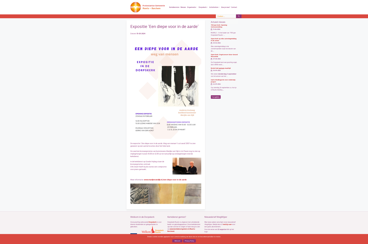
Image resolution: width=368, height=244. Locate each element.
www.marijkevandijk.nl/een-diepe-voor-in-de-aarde (165, 180)
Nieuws (183, 7)
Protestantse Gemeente (154, 5)
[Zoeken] (239, 16)
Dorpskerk (203, 7)
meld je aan (227, 224)
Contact (234, 7)
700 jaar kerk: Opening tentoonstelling (219, 26)
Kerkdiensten (174, 7)
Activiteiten (213, 7)
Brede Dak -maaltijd (221, 68)
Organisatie (191, 7)
